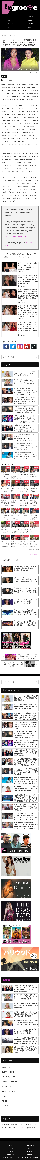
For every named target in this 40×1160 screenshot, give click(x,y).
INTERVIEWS (30, 1146)
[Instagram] (20, 346)
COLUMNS (10, 1154)
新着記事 (6, 980)
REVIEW (29, 1151)
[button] (36, 357)
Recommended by (30, 549)
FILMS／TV (10, 1148)
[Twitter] (13, 346)
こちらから (21, 1128)
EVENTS (10, 1151)
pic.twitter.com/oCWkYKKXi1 (15, 237)
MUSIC (30, 1148)
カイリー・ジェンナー (9, 80)
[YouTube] (27, 346)
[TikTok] (34, 346)
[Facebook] (6, 346)
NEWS (5, 76)
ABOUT (29, 1154)
